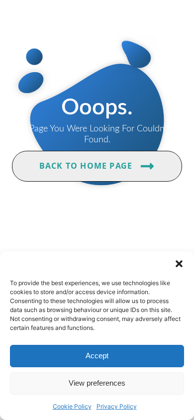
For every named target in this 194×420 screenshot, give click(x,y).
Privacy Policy (117, 406)
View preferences (97, 383)
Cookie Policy (72, 406)
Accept (97, 355)
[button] (179, 264)
